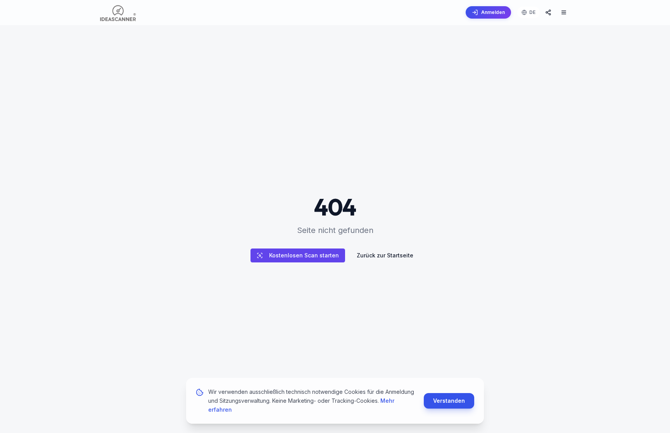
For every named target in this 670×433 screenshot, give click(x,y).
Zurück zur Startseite (385, 255)
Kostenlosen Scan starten (304, 255)
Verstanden (449, 400)
